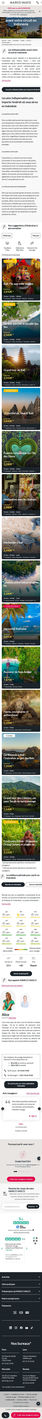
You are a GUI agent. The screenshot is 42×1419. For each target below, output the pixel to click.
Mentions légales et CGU (26, 1397)
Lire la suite (6, 80)
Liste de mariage (31, 1394)
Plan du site (33, 1400)
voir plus (9, 1250)
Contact (6, 1394)
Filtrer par (7, 235)
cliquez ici (23, 14)
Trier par (35, 235)
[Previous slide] (2, 1108)
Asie (9, 40)
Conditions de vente (17, 1394)
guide (22, 40)
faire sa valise (6, 42)
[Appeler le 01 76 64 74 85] (37, 2)
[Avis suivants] (26, 1248)
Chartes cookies (22, 1400)
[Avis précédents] (1, 1248)
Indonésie (16, 40)
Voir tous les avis (32, 1093)
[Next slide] (39, 1108)
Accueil (4, 40)
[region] (21, 1000)
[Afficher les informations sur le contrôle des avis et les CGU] (33, 1230)
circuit (29, 40)
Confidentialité (10, 1400)
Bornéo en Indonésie (13, 884)
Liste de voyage (11, 1397)
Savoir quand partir (21, 973)
